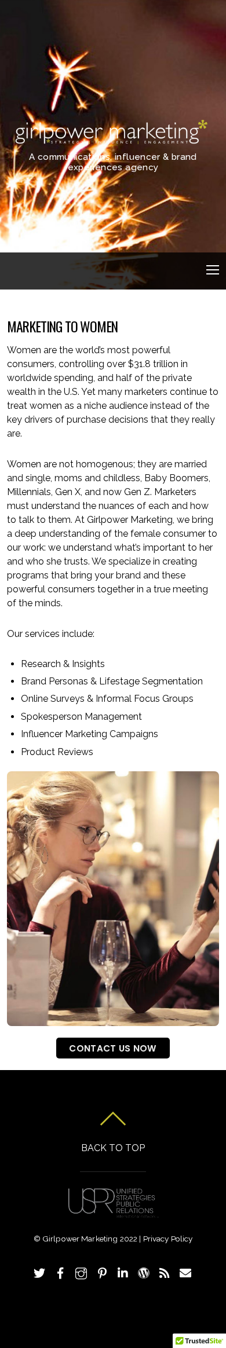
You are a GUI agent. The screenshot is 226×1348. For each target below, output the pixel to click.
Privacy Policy (168, 1238)
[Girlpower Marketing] (111, 139)
